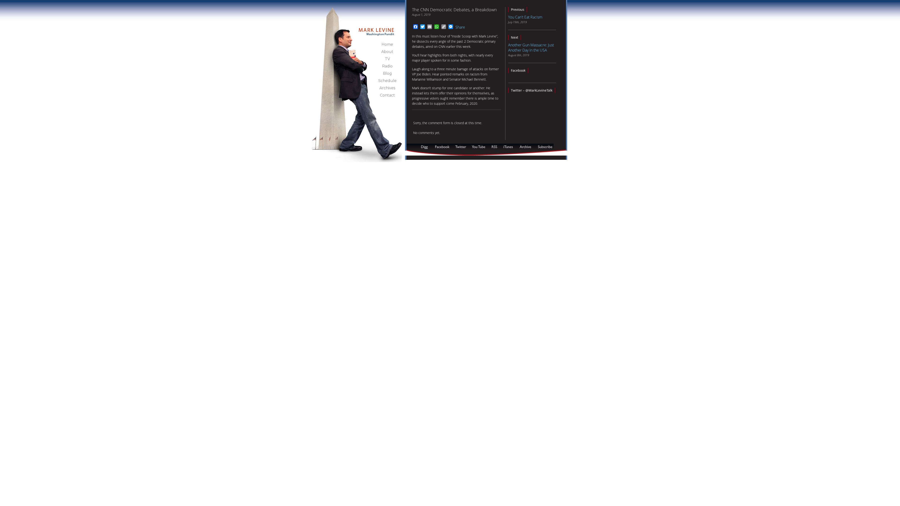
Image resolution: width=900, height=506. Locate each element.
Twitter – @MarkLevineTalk (531, 90)
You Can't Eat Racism (525, 17)
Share (460, 27)
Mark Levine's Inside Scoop (376, 29)
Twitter (461, 147)
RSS (494, 147)
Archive (525, 147)
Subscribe (429, 153)
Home (387, 44)
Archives (387, 88)
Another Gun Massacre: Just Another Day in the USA (531, 47)
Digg (425, 147)
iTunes (508, 147)
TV (387, 59)
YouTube (478, 147)
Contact (387, 95)
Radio (387, 66)
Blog (387, 73)
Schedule (387, 80)
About (387, 51)
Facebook (518, 70)
